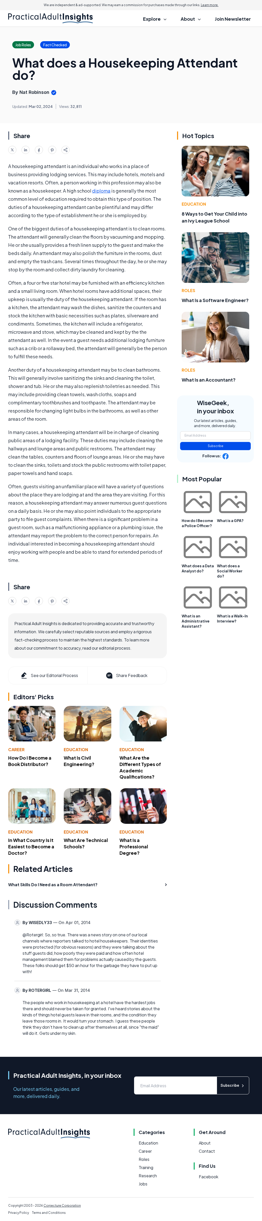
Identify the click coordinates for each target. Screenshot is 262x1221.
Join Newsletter (233, 19)
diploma (101, 191)
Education (76, 749)
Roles (188, 290)
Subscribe (215, 446)
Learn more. (210, 5)
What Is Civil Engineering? (79, 761)
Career (16, 749)
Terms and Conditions (49, 1213)
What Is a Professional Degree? (133, 846)
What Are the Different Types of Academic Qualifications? (140, 767)
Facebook (208, 1176)
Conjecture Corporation (62, 1205)
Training (146, 1167)
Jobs (143, 1183)
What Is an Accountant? (209, 380)
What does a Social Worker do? (230, 570)
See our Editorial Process (54, 675)
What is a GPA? (230, 520)
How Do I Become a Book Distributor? (29, 761)
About (205, 1143)
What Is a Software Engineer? (215, 300)
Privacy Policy (18, 1213)
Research (148, 1175)
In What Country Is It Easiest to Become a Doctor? (31, 846)
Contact (207, 1151)
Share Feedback (131, 675)
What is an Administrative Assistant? (196, 621)
